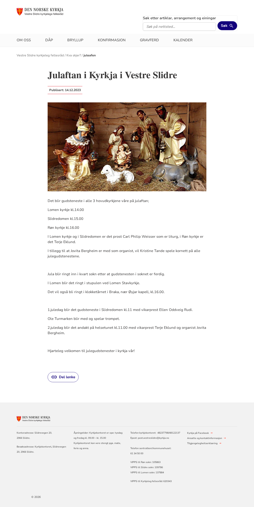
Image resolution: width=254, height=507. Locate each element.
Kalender (182, 40)
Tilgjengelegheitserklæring (202, 443)
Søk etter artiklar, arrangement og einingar (179, 18)
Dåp (49, 40)
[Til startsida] (47, 11)
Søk (224, 25)
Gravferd (149, 40)
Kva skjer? (73, 55)
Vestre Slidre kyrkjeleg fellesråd (40, 55)
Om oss (24, 40)
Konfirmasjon (112, 40)
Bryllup (75, 40)
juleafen (90, 55)
